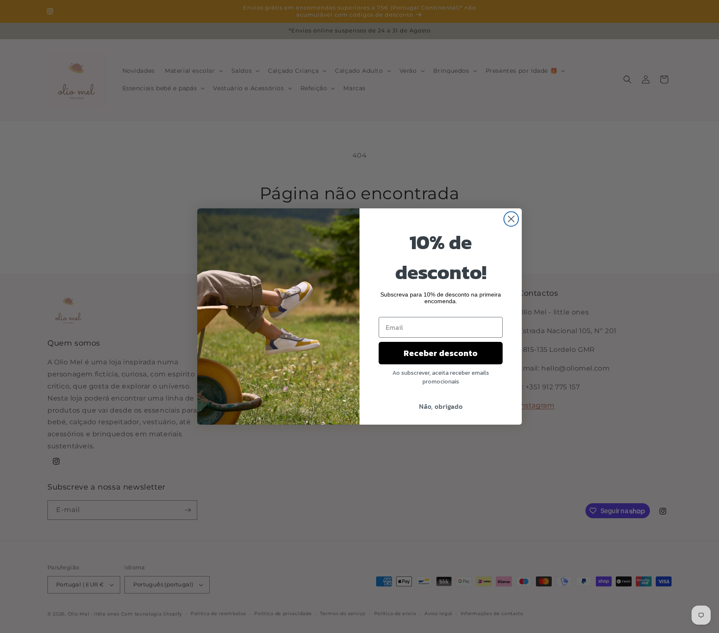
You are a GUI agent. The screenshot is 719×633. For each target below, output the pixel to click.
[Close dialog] (511, 219)
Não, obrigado (441, 406)
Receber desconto (441, 353)
